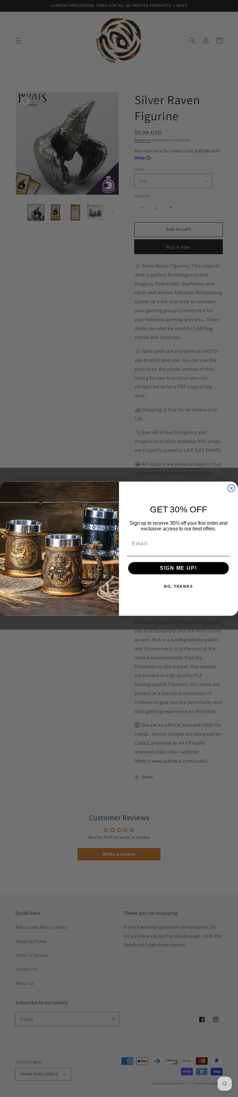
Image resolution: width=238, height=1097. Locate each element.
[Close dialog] (231, 488)
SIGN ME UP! (178, 568)
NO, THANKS (178, 586)
